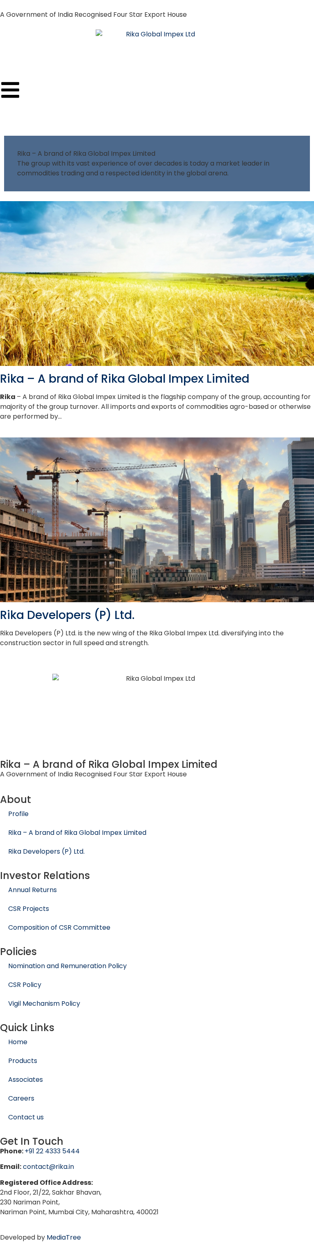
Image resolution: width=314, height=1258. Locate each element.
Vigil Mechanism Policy (44, 1003)
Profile (18, 813)
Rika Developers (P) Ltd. (67, 615)
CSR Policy (24, 984)
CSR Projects (28, 908)
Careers (21, 1098)
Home (17, 1042)
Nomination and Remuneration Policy (67, 966)
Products (22, 1060)
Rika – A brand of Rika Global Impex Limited (124, 379)
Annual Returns (32, 890)
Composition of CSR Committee (59, 927)
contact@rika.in (48, 1166)
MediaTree (64, 1237)
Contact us (26, 1117)
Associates (25, 1079)
